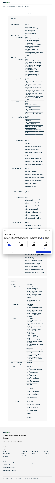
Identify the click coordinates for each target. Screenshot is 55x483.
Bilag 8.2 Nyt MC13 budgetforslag (31, 69)
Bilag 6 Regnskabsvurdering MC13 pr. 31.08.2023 (34, 218)
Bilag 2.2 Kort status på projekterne (32, 288)
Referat (26, 25)
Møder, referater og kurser (15, 6)
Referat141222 (29, 301)
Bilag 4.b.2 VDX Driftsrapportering (31, 209)
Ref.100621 (28, 413)
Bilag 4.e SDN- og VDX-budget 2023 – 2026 (33, 212)
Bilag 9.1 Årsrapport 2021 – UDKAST (33, 339)
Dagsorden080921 (29, 387)
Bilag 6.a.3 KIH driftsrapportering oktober (34, 294)
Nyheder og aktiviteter (46, 454)
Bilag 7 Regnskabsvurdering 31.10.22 (33, 300)
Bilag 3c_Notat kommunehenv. (32, 371)
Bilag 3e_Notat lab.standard (31, 374)
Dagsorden (27, 35)
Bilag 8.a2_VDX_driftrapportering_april (33, 327)
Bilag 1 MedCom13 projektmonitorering (32, 171)
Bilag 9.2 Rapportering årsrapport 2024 (32, 74)
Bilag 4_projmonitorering (31, 375)
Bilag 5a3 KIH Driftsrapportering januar (33, 357)
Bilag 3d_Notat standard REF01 (32, 372)
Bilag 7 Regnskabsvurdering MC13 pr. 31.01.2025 (34, 96)
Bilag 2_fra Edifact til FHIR (31, 388)
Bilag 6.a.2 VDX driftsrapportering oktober (34, 292)
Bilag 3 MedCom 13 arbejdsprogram (33, 289)
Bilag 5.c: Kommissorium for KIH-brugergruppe (33, 152)
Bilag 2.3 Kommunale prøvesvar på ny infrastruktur (34, 254)
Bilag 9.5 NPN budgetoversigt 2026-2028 (32, 31)
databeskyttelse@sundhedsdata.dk (9, 470)
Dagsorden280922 (29, 304)
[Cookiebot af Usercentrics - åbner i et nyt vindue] (46, 230)
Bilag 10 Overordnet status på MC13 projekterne (34, 75)
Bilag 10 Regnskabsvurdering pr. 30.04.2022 (34, 344)
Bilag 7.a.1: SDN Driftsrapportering (31, 47)
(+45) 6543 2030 (7, 456)
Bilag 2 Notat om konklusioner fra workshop (34, 349)
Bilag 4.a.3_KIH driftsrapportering (32, 394)
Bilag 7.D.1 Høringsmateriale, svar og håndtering (34, 63)
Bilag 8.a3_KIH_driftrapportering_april (33, 329)
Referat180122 (29, 362)
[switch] (21, 245)
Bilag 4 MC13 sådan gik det (30, 27)
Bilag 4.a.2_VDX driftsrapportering (32, 393)
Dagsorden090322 (29, 348)
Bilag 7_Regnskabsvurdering (31, 383)
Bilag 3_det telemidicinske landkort (32, 390)
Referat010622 (29, 345)
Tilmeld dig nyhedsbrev (46, 456)
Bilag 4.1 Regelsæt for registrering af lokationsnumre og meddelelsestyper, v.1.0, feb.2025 (33, 87)
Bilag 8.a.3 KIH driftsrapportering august (33, 313)
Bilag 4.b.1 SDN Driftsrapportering (31, 208)
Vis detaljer (46, 248)
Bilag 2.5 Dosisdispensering (30, 257)
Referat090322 (29, 360)
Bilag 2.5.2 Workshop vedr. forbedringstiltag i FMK (34, 260)
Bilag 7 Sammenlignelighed (30, 30)
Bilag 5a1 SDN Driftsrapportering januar (33, 354)
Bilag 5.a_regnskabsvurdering (31, 396)
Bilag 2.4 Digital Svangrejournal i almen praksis (33, 255)
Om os (8, 6)
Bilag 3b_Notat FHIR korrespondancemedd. (34, 369)
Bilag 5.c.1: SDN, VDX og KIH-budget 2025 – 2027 (34, 112)
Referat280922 (29, 316)
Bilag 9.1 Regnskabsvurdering (30, 186)
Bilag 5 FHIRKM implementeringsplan (33, 305)
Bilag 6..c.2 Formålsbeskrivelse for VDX (33, 298)
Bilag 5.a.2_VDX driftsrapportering (32, 378)
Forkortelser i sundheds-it (36, 463)
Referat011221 (29, 384)
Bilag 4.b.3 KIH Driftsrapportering (31, 211)
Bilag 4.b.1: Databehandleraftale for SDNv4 (33, 266)
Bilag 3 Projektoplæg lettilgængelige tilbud (32, 60)
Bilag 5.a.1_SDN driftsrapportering (32, 377)
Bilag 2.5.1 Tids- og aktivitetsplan (31, 258)
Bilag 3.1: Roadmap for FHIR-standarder (32, 228)
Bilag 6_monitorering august (31, 397)
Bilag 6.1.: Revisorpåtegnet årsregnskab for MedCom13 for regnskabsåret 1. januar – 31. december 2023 (33, 158)
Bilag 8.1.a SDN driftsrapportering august (34, 310)
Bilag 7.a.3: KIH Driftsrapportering (31, 50)
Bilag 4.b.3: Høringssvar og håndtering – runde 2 (34, 269)
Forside (4, 6)
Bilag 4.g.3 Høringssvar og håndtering (32, 217)
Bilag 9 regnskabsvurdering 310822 (33, 314)
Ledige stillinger (35, 455)
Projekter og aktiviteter (23, 456)
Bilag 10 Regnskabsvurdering (30, 33)
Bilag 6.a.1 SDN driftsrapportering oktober (34, 291)
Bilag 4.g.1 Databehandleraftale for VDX (32, 214)
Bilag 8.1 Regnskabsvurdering (30, 68)
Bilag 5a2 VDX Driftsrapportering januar (33, 355)
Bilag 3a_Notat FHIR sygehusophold (33, 368)
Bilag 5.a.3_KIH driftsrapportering (32, 380)
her (42, 238)
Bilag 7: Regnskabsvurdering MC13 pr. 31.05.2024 (34, 164)
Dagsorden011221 (29, 366)
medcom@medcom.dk (10, 458)
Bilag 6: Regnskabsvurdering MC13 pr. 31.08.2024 (34, 134)
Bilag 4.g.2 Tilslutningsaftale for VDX (31, 215)
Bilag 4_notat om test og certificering (33, 404)
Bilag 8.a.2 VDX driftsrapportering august (34, 311)
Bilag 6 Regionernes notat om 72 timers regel (33, 28)
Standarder (23, 453)
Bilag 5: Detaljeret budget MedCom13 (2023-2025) (34, 272)
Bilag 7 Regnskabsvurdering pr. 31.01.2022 (34, 358)
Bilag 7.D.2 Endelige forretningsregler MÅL (33, 65)
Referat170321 (29, 417)
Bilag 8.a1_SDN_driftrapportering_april (33, 326)
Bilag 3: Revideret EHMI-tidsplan (31, 104)
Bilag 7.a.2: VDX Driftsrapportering (31, 49)
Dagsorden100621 (29, 401)
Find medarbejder (35, 457)
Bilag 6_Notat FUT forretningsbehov (33, 381)
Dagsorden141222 (29, 286)
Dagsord (26, 24)
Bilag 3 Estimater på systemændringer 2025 (33, 84)
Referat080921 (29, 399)
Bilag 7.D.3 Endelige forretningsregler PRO (32, 66)
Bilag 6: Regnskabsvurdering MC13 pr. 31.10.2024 (34, 113)
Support (33, 459)
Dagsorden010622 (29, 318)
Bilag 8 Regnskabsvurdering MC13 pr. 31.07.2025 (34, 52)
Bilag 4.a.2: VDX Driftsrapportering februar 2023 (34, 263)
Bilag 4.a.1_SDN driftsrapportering (32, 391)
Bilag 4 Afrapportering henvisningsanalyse (33, 62)
